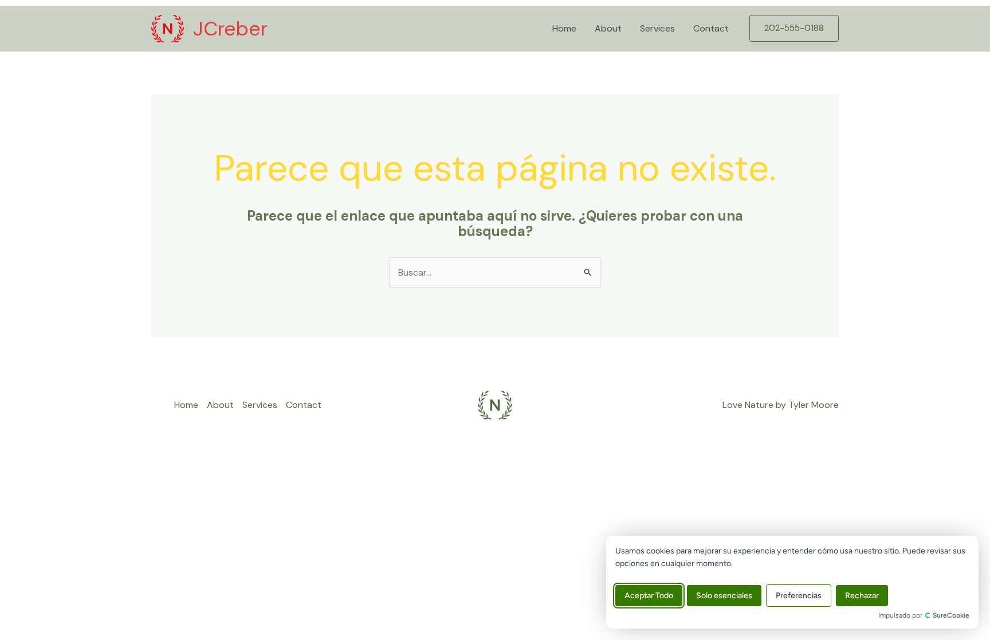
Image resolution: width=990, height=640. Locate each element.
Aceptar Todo (648, 595)
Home (564, 28)
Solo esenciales (724, 595)
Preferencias (799, 595)
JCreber (230, 28)
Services (657, 28)
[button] (794, 28)
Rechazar (862, 595)
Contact (711, 28)
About (608, 28)
